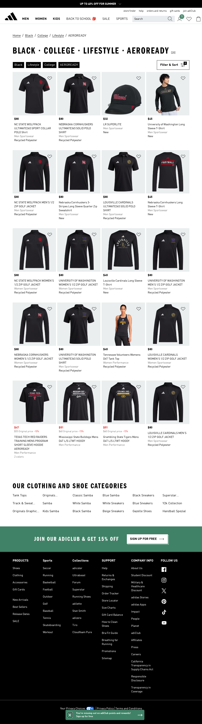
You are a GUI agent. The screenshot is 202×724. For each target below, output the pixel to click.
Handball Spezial (174, 511)
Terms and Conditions (128, 708)
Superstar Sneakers (169, 496)
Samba (47, 503)
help (141, 11)
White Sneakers (113, 503)
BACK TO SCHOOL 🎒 (81, 19)
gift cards (175, 11)
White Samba (82, 503)
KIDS (56, 19)
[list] (85, 65)
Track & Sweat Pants (23, 504)
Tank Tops (20, 495)
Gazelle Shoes (142, 511)
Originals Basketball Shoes (54, 496)
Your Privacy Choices (72, 708)
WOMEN (41, 19)
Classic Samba (83, 495)
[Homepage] (11, 17)
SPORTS (122, 19)
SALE (106, 19)
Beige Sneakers (113, 511)
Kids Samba (51, 511)
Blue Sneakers (143, 503)
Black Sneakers (143, 495)
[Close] (69, 714)
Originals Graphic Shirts (25, 512)
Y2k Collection (172, 503)
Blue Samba (111, 495)
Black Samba (82, 511)
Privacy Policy (105, 708)
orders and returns (157, 11)
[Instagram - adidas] (175, 580)
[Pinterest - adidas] (175, 602)
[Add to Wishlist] (50, 79)
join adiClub (189, 11)
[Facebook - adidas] (175, 570)
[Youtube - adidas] (175, 623)
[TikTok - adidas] (175, 612)
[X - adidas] (175, 591)
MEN (25, 19)
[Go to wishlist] (189, 19)
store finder (129, 11)
